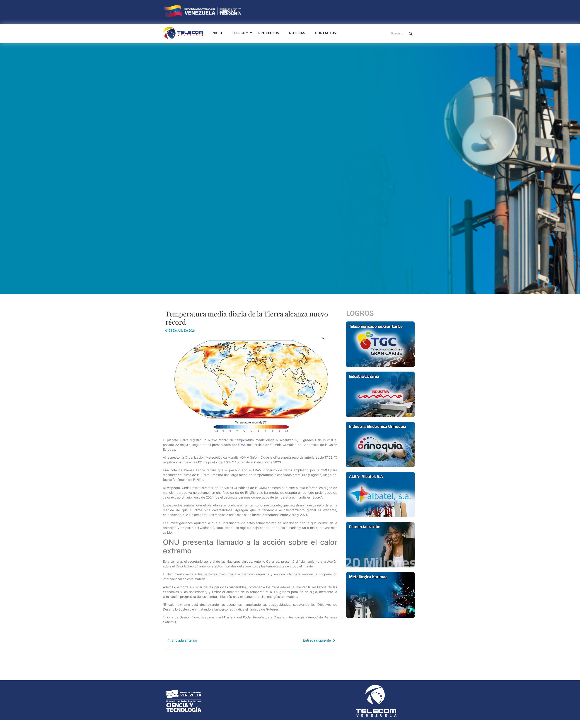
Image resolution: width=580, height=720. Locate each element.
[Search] (410, 33)
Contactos (325, 33)
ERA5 (242, 445)
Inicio (216, 33)
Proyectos (268, 33)
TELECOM (240, 33)
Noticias (297, 33)
